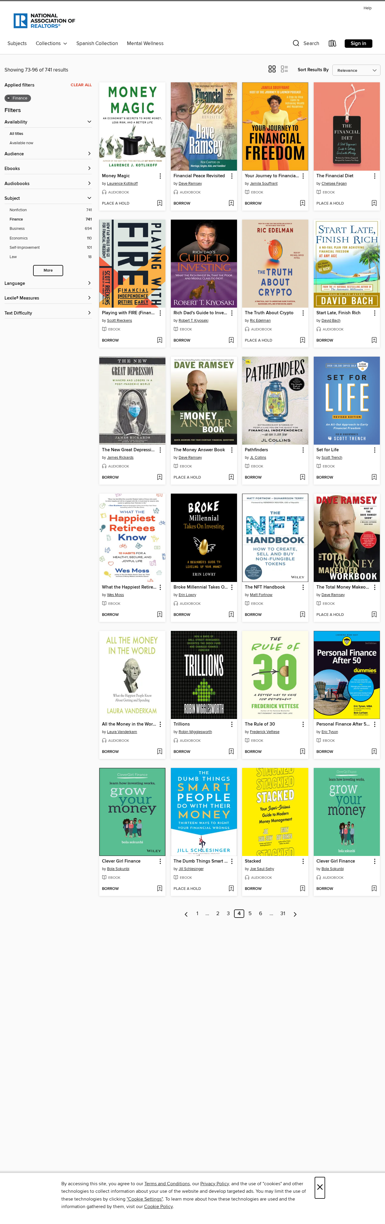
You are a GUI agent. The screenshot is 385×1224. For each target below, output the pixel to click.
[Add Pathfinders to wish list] (302, 478)
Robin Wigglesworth (195, 731)
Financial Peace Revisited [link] (199, 176)
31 (282, 913)
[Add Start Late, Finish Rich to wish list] (374, 341)
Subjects (17, 43)
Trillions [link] (182, 724)
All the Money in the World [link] (129, 724)
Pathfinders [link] (256, 450)
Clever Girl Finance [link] (121, 861)
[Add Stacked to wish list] (302, 889)
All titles (16, 133)
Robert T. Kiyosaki (193, 320)
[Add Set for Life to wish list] (374, 478)
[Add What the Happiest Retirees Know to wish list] (159, 615)
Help (367, 8)
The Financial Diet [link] (334, 176)
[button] (305, 44)
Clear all (81, 85)
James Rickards (120, 457)
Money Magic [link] (116, 176)
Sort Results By (313, 70)
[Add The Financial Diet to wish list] (374, 204)
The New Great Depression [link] (129, 450)
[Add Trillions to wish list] (231, 752)
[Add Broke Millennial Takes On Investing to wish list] (231, 615)
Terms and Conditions (167, 1184)
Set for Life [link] (327, 450)
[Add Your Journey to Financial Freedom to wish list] (302, 204)
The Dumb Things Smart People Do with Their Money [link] (201, 861)
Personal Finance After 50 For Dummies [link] (343, 724)
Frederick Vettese (264, 731)
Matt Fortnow (261, 594)
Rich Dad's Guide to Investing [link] (201, 313)
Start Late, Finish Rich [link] (338, 313)
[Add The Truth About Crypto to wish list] (302, 341)
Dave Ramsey (190, 183)
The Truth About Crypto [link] (269, 313)
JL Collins (258, 457)
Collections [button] (49, 43)
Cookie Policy (158, 1207)
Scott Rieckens (119, 320)
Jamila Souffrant (264, 183)
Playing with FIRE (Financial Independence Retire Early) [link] (129, 313)
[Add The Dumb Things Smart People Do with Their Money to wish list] (231, 889)
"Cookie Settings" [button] (145, 1199)
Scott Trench (332, 457)
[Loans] (333, 44)
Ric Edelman (260, 320)
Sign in (358, 43)
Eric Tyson (330, 731)
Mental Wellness (145, 43)
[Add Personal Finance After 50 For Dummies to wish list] (374, 752)
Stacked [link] (253, 861)
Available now (21, 143)
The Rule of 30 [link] (260, 724)
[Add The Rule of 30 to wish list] (302, 752)
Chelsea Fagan (334, 183)
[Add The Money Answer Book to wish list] (231, 478)
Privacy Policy (214, 1184)
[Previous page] (186, 913)
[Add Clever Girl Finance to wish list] (159, 889)
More (48, 270)
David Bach (331, 320)
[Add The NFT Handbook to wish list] (302, 615)
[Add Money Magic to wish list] (159, 204)
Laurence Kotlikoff (122, 183)
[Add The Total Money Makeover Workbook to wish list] (374, 615)
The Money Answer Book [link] (199, 450)
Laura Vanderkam (122, 731)
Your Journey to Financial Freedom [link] (272, 176)
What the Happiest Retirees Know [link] (129, 587)
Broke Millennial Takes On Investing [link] (201, 587)
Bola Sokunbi (118, 868)
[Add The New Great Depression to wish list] (159, 478)
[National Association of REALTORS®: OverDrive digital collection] (44, 20)
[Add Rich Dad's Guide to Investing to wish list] (231, 341)
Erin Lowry (187, 594)
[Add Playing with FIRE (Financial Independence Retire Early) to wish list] (159, 341)
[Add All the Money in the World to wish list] (159, 752)
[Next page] (295, 913)
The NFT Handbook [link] (265, 587)
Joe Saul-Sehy (262, 868)
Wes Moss (115, 594)
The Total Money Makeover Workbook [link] (343, 587)
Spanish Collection (97, 43)
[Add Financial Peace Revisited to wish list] (231, 204)
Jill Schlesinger (191, 868)
